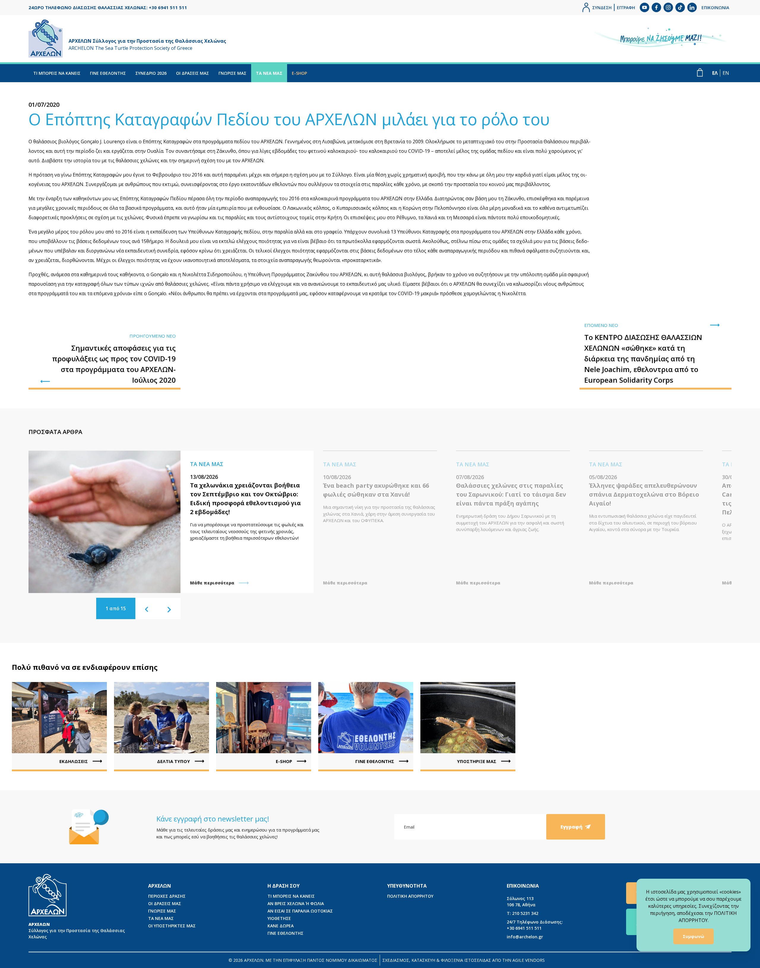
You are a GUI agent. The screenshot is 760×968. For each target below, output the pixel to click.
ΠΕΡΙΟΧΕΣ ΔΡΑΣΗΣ (167, 896)
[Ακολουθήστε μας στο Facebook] (656, 7)
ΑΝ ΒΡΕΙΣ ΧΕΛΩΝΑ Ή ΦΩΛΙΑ (295, 903)
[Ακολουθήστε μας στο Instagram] (668, 7)
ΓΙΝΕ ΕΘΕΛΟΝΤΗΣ (108, 73)
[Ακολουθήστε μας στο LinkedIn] (692, 7)
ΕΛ (715, 73)
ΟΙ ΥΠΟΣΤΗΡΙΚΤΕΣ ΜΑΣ (172, 926)
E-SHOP (299, 73)
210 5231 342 (522, 913)
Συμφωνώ (693, 936)
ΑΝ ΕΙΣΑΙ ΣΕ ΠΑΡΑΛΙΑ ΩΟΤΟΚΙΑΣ (300, 911)
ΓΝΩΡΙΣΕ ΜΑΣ (232, 73)
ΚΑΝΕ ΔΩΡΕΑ (280, 926)
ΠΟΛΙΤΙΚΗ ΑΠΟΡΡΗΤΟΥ (410, 896)
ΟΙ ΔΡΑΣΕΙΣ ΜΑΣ (192, 73)
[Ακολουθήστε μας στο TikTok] (680, 7)
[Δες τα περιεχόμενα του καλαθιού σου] (700, 72)
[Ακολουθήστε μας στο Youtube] (644, 7)
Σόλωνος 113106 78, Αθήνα (521, 901)
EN (726, 73)
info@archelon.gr (525, 937)
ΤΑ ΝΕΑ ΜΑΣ (269, 73)
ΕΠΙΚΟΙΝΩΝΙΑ (715, 7)
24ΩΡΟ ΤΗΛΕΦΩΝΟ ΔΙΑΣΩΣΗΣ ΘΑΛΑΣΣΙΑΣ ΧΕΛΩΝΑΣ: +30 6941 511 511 (107, 7)
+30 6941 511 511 (535, 925)
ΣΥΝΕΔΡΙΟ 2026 (151, 73)
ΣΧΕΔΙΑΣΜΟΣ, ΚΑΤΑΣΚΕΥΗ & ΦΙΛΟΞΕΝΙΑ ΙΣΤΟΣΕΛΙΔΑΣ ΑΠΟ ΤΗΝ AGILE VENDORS (463, 960)
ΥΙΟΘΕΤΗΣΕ (279, 918)
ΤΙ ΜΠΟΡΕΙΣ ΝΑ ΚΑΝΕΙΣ (56, 73)
